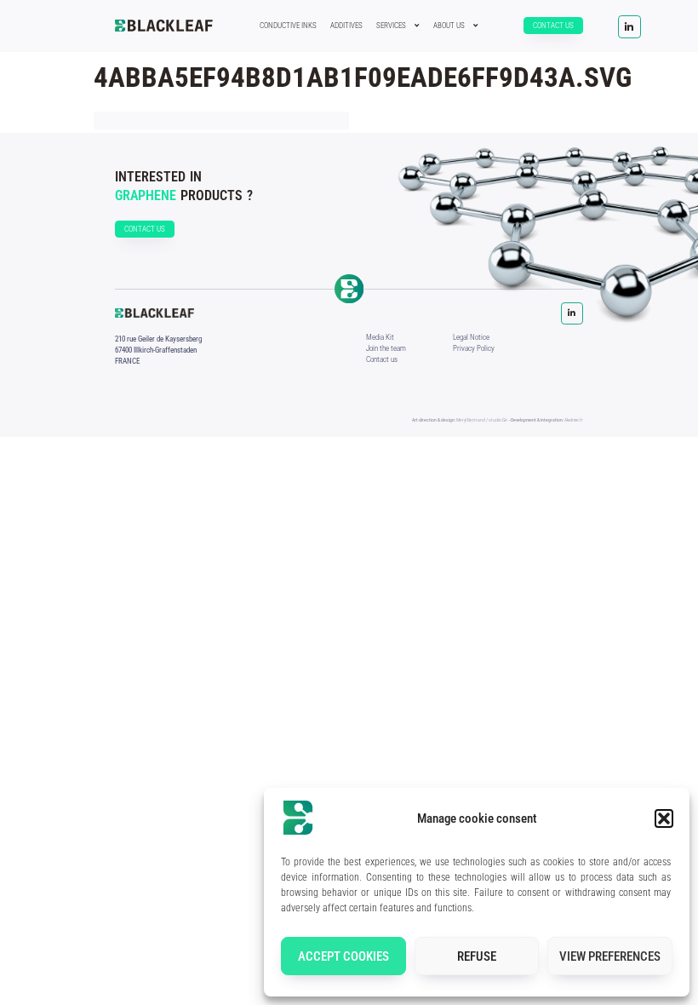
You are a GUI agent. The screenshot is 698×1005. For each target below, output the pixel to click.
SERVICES (391, 25)
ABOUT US (449, 25)
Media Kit (380, 337)
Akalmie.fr (573, 419)
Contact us (382, 359)
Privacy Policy (474, 348)
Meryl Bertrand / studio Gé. (482, 419)
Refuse (476, 956)
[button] (663, 818)
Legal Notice (471, 337)
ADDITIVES (346, 25)
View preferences (610, 956)
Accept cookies (343, 956)
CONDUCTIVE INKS (288, 25)
